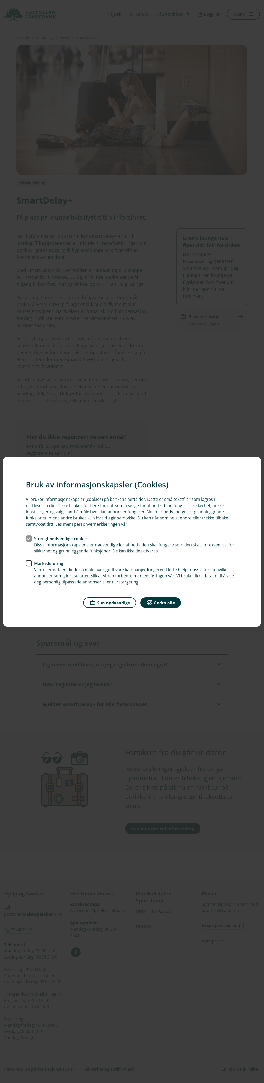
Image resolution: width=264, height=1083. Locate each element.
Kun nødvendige (113, 602)
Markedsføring (48, 563)
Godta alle (164, 602)
